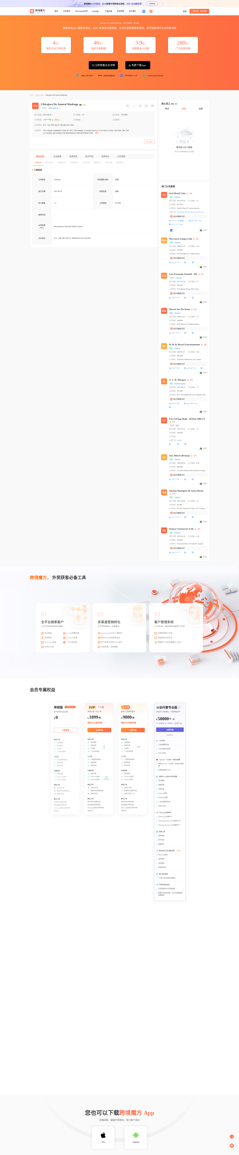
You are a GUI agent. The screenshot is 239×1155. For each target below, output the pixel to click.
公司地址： (38, 125)
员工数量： (77, 115)
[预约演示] (232, 1145)
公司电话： (38, 120)
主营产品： (173, 212)
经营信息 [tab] (73, 156)
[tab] (37, 163)
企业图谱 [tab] (57, 156)
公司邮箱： (77, 120)
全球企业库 (39, 95)
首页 (56, 11)
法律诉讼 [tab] (105, 156)
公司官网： (116, 120)
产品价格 (108, 11)
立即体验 (152, 4)
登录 (184, 11)
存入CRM (149, 142)
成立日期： (38, 115)
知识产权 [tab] (89, 156)
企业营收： (116, 115)
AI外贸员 (66, 11)
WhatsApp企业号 (81, 11)
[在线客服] (232, 1136)
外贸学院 (120, 11)
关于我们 (132, 11)
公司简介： (38, 130)
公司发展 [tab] (121, 156)
